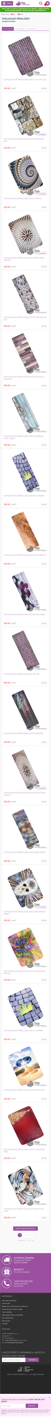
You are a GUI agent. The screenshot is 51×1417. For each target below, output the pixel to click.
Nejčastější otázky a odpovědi (12, 1315)
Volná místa (6, 1303)
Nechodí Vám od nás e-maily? (12, 1309)
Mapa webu (6, 1321)
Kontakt (5, 1324)
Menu (9, 3)
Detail (44, 88)
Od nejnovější (19, 29)
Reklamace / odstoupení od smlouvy (15, 1306)
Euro (21, 14)
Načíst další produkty (25, 1228)
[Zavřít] (49, 1397)
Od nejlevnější (31, 29)
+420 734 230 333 (23, 1281)
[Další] (31, 1235)
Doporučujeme (8, 29)
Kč (14, 14)
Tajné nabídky (7, 1312)
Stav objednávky (8, 1318)
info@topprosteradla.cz (15, 1342)
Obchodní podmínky (9, 1301)
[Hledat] (40, 3)
